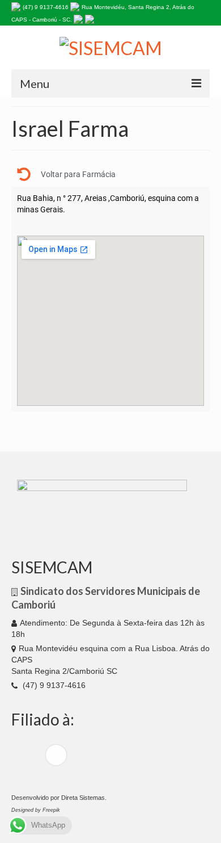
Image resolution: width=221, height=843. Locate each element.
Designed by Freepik (35, 810)
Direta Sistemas (83, 797)
